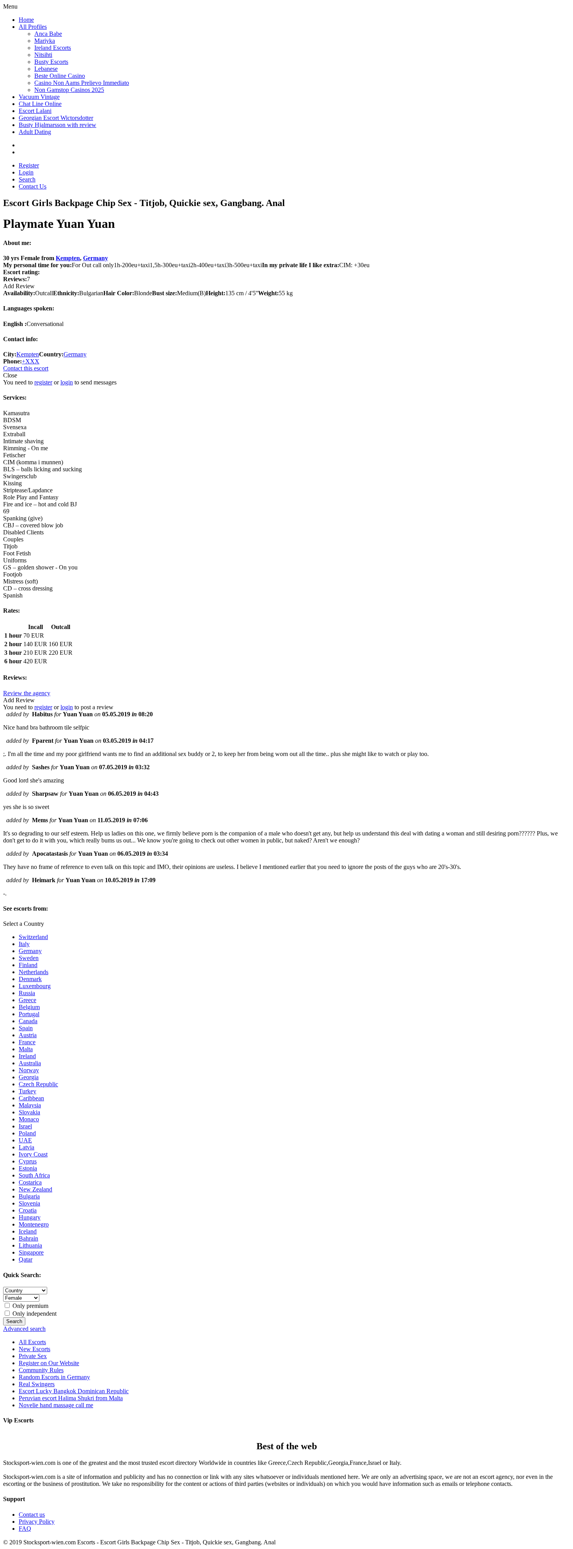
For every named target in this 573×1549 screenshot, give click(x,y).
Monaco (29, 1119)
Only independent (34, 1313)
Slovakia (29, 1112)
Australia (30, 1063)
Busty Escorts (51, 61)
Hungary (30, 1217)
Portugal (29, 1014)
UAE (25, 1140)
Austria (28, 1035)
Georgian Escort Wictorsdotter (56, 118)
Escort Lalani (35, 110)
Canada (28, 1021)
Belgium (29, 1007)
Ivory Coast (33, 1154)
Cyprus (28, 1161)
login (66, 382)
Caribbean (31, 1098)
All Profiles (33, 26)
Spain (26, 1028)
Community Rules (41, 1370)
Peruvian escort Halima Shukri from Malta (71, 1398)
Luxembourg (35, 986)
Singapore (31, 1252)
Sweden (29, 958)
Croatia (28, 1210)
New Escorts (34, 1349)
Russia (27, 993)
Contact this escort (25, 368)
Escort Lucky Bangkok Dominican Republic (74, 1391)
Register (29, 165)
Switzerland (33, 937)
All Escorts (32, 1342)
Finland (28, 965)
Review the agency (26, 693)
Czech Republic (38, 1084)
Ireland (27, 1056)
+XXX (30, 361)
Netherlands (33, 972)
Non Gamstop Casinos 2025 (69, 89)
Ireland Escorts (52, 47)
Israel (25, 1126)
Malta (26, 1049)
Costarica (30, 1182)
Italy (24, 944)
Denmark (30, 979)
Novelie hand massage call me (56, 1405)
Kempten (68, 258)
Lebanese (46, 68)
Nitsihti (43, 54)
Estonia (28, 1168)
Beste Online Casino (59, 75)
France (27, 1042)
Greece (27, 1000)
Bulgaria (29, 1196)
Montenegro (34, 1224)
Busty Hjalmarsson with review (57, 125)
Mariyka (44, 40)
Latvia (26, 1147)
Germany (95, 258)
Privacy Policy (37, 1521)
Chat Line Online (40, 103)
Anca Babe (48, 33)
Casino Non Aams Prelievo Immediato (81, 82)
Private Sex (33, 1356)
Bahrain (28, 1238)
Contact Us (32, 186)
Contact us (32, 1514)
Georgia (29, 1077)
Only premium (29, 1305)
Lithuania (30, 1245)
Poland (27, 1133)
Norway (29, 1070)
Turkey (27, 1091)
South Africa (34, 1175)
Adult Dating (35, 132)
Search (27, 179)
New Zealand (35, 1189)
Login (26, 172)
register (43, 382)
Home (26, 19)
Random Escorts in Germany (54, 1377)
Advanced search (24, 1328)
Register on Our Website (49, 1363)
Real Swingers (37, 1384)
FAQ (25, 1528)
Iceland (28, 1231)
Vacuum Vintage (39, 96)
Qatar (25, 1259)
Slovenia (29, 1203)
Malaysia (30, 1105)
